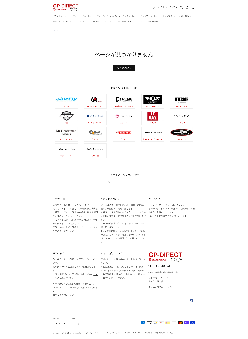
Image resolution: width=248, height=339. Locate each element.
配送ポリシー (137, 333)
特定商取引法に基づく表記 (164, 333)
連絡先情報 (148, 333)
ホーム (55, 30)
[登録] (144, 182)
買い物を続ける (124, 67)
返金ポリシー (99, 333)
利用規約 (128, 333)
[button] (61, 16)
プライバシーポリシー (114, 333)
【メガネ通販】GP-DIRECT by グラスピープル (75, 333)
